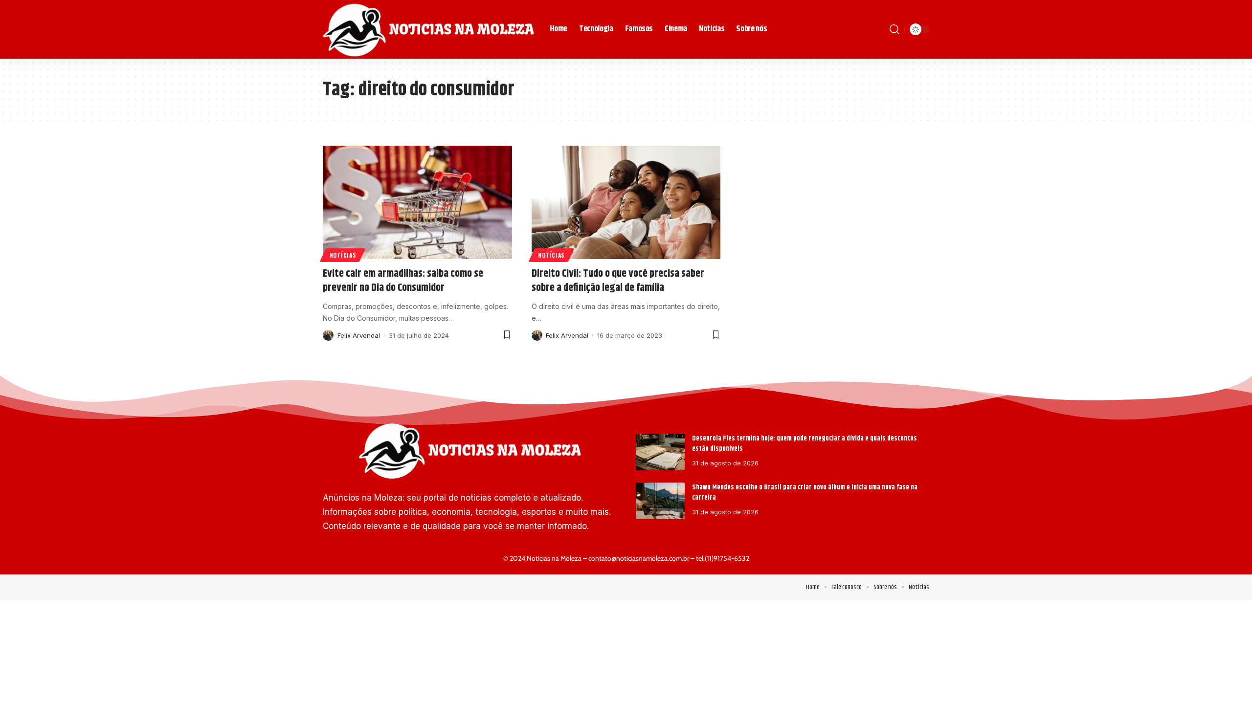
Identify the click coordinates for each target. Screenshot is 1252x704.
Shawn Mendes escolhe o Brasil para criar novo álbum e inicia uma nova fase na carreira (804, 492)
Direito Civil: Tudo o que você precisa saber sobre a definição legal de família (618, 280)
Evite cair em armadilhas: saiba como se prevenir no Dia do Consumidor (403, 280)
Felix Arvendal (358, 335)
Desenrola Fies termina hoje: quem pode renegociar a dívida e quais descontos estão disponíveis (804, 443)
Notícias (343, 255)
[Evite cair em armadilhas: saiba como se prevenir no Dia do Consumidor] (417, 202)
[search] (894, 29)
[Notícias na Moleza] (428, 29)
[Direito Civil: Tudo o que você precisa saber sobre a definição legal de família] (626, 202)
